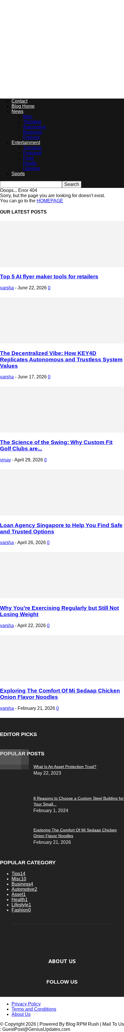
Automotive (34, 126)
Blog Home (23, 106)
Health (30, 163)
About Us (21, 1014)
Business (32, 132)
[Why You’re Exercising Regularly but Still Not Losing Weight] (62, 596)
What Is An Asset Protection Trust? (64, 766)
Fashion (31, 137)
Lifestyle (31, 168)
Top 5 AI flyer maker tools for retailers (49, 276)
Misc (28, 116)
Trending (32, 121)
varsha (7, 287)
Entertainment (26, 142)
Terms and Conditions (34, 1009)
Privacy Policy (26, 1003)
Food (28, 158)
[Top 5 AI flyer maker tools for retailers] (62, 265)
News (17, 111)
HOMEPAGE (50, 200)
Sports (18, 173)
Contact (19, 101)
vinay (5, 459)
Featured (32, 152)
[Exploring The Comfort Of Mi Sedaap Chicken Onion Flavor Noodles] (62, 679)
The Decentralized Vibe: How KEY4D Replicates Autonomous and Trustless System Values (61, 359)
